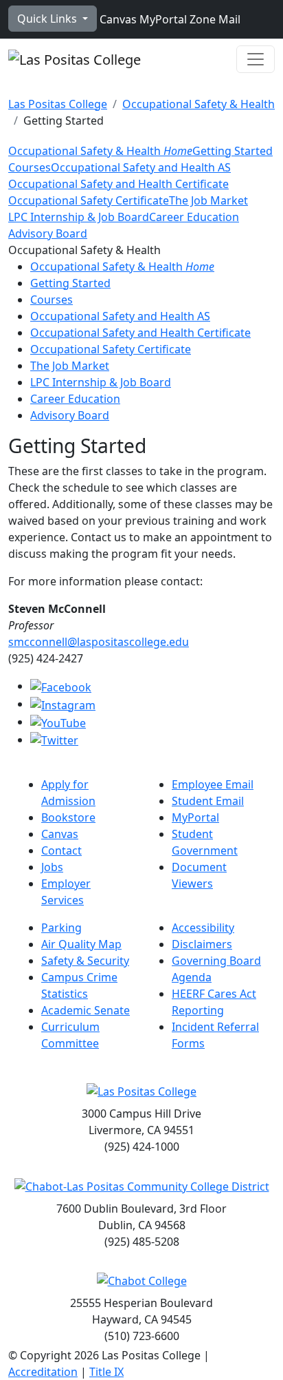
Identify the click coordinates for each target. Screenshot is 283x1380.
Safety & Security (85, 960)
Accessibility (203, 927)
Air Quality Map (81, 944)
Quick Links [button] (48, 18)
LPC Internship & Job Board (78, 216)
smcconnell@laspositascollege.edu (98, 641)
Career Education (194, 216)
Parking (61, 927)
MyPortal (162, 19)
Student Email (208, 800)
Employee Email (212, 784)
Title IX (106, 1371)
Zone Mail (213, 19)
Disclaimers (202, 944)
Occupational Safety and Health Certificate (118, 183)
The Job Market (208, 200)
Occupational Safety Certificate (88, 200)
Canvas (117, 19)
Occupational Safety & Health (198, 104)
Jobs (52, 867)
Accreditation (43, 1371)
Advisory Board (47, 233)
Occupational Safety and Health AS (141, 167)
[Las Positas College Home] (74, 59)
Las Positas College (57, 104)
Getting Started (232, 150)
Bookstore (68, 817)
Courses (29, 167)
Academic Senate (85, 1010)
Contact (61, 850)
